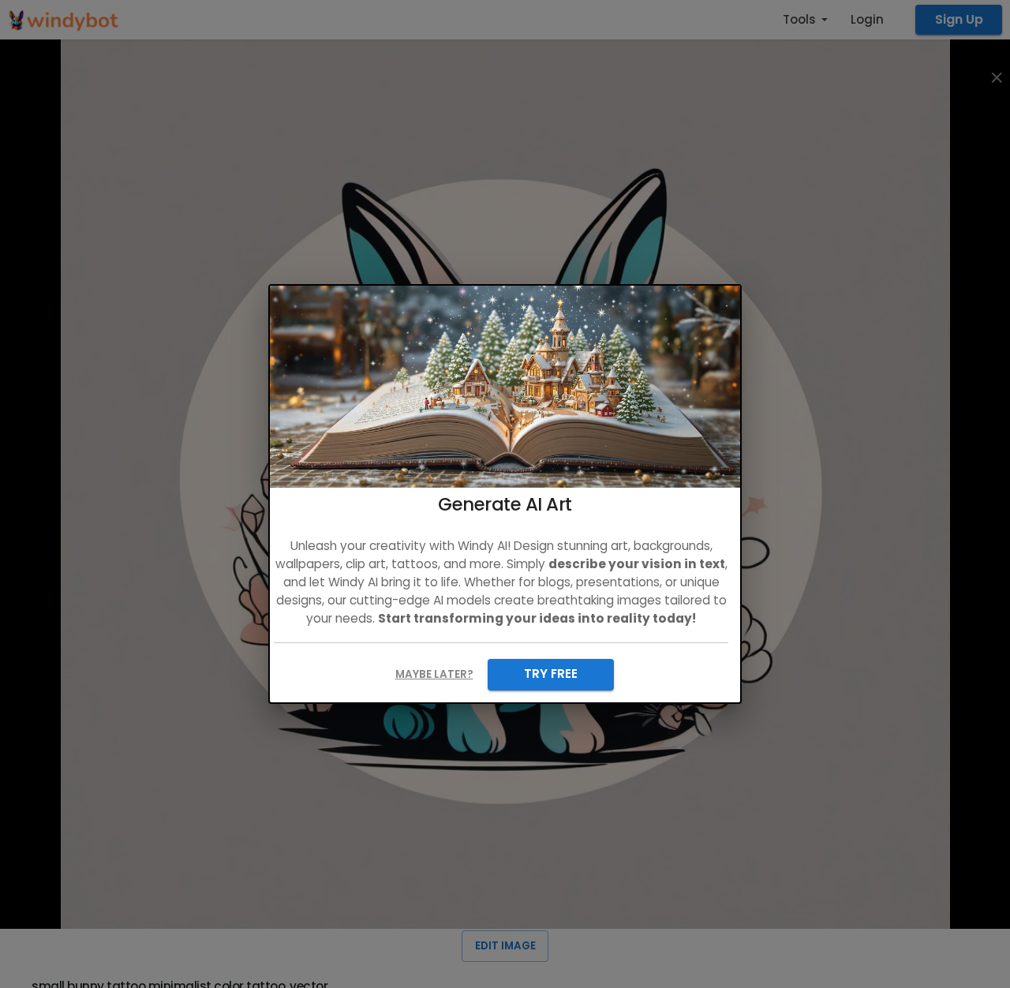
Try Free (551, 673)
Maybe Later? (434, 674)
